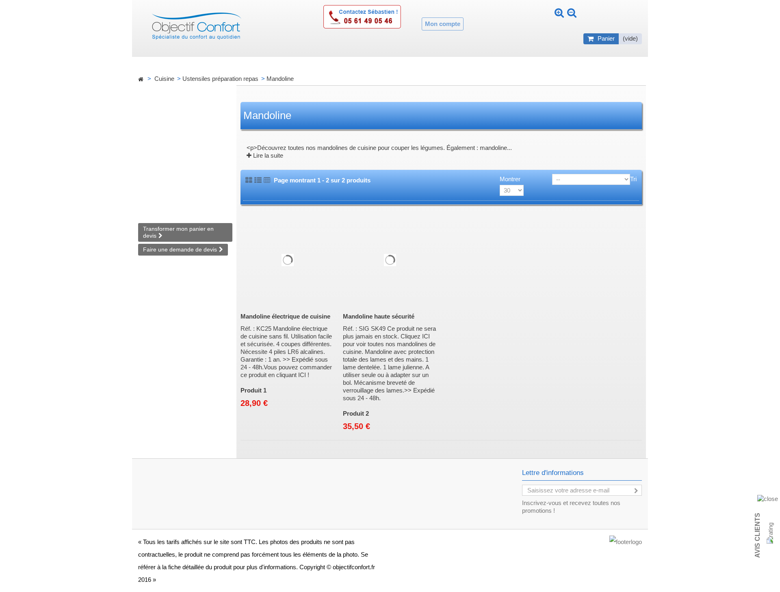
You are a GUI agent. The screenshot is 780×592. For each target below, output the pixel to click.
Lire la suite (267, 155)
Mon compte (442, 23)
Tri (633, 179)
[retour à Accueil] (140, 79)
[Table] (267, 180)
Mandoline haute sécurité (378, 316)
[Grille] (248, 180)
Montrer (510, 179)
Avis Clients (757, 535)
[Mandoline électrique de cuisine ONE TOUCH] (287, 260)
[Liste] (258, 180)
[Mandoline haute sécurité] (390, 260)
